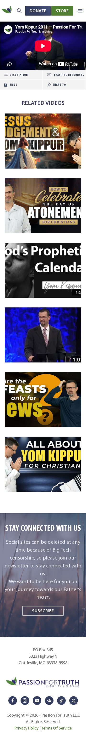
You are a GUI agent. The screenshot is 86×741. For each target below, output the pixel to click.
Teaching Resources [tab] (69, 75)
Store (62, 10)
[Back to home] (7, 10)
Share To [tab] (59, 84)
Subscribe (43, 610)
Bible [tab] (13, 84)
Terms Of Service (56, 728)
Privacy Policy (26, 728)
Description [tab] (19, 75)
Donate (38, 10)
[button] (80, 11)
